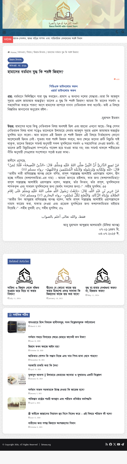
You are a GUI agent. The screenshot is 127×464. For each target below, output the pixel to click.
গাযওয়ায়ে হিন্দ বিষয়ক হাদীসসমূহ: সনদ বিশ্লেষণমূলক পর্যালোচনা (61, 323)
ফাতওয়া (21, 52)
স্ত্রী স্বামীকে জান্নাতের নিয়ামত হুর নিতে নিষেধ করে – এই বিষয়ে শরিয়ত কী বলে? (70, 414)
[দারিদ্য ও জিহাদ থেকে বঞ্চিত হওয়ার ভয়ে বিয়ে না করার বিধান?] (25, 276)
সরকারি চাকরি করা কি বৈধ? (43, 366)
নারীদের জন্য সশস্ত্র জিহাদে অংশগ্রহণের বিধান (51, 423)
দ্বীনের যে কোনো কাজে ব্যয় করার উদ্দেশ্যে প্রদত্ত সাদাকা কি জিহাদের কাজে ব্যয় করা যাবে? (63, 291)
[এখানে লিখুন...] (123, 32)
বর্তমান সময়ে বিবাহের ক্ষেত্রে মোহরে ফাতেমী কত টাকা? (57, 337)
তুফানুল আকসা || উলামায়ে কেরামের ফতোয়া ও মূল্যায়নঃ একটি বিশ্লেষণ (65, 375)
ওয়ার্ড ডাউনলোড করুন (63, 91)
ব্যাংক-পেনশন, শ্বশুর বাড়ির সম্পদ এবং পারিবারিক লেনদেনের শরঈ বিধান (47, 38)
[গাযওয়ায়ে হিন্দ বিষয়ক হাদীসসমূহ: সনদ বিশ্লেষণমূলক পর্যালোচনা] (17, 327)
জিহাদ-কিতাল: (39, 52)
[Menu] (4, 32)
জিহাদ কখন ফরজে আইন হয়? (43, 347)
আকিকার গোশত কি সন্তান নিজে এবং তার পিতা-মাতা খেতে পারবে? (63, 356)
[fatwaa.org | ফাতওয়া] (63, 14)
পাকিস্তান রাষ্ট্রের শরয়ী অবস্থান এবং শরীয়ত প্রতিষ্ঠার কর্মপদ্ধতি (59, 399)
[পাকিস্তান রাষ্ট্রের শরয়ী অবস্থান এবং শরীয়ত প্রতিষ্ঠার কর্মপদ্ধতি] (17, 403)
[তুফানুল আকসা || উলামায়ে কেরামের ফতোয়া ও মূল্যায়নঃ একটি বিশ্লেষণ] (17, 379)
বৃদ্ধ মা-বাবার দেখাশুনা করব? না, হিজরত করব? (101, 289)
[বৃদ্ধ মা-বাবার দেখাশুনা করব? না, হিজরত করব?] (102, 276)
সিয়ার (29, 52)
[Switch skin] (117, 32)
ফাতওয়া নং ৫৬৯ (17, 65)
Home (13, 52)
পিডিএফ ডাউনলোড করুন (63, 87)
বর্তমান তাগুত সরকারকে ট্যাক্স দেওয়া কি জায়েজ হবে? (56, 390)
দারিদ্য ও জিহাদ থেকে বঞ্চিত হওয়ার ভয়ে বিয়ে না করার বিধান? (23, 291)
